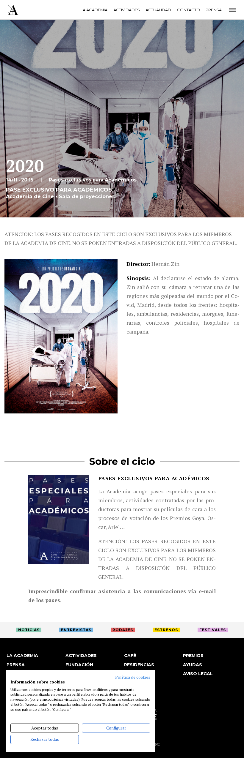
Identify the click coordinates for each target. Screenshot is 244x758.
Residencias (139, 664)
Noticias (29, 630)
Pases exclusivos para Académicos (153, 478)
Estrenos (166, 630)
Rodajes (122, 630)
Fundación (79, 664)
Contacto (188, 9)
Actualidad (158, 9)
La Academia (94, 9)
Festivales (212, 630)
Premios (193, 655)
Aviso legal (198, 673)
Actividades (126, 9)
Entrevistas (76, 630)
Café (130, 655)
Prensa (214, 9)
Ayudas (192, 664)
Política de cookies (132, 677)
